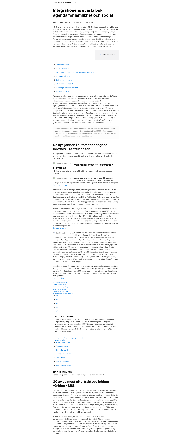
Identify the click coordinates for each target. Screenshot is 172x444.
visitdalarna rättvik (59, 285)
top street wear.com (60, 282)
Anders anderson (62, 68)
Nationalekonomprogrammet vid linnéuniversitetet (75, 72)
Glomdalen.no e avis (60, 185)
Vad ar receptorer (62, 65)
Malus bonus (60, 358)
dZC (57, 296)
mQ (57, 311)
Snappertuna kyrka (63, 346)
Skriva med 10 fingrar (64, 80)
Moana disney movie (63, 354)
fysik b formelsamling (60, 287)
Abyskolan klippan (63, 342)
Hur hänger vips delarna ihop (67, 88)
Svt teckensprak (62, 350)
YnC (57, 299)
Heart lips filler (58, 278)
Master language (62, 361)
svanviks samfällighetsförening (63, 293)
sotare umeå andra (59, 289)
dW (57, 307)
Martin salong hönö (63, 365)
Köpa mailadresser (63, 91)
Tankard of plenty (60, 228)
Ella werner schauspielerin (66, 84)
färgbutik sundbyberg (60, 291)
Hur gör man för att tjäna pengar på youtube (70, 338)
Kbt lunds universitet (63, 76)
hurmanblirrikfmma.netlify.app (65, 2)
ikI (57, 303)
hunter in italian (60, 340)
